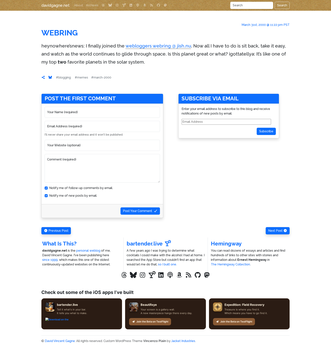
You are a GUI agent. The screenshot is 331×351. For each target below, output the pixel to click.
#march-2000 (101, 77)
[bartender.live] (123, 5)
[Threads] (103, 5)
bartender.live (145, 244)
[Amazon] (144, 5)
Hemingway (226, 244)
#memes (81, 77)
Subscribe (266, 131)
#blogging (63, 77)
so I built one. (167, 264)
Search (282, 5)
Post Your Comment (137, 211)
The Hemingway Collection (230, 264)
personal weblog (88, 250)
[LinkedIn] (130, 5)
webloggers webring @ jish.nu (158, 46)
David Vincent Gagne (60, 341)
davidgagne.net (55, 5)
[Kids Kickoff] (137, 5)
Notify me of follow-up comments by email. (81, 188)
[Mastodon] (165, 5)
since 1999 (50, 260)
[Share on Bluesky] (50, 77)
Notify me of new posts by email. (73, 195)
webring (59, 32)
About (78, 5)
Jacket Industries (183, 341)
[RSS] (151, 5)
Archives (92, 5)
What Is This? (59, 244)
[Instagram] (117, 5)
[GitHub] (158, 5)
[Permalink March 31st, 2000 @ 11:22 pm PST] (43, 77)
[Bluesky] (110, 5)
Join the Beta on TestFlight (152, 321)
